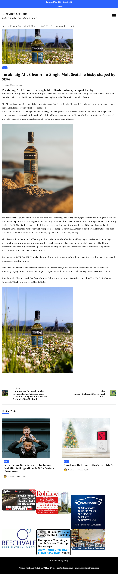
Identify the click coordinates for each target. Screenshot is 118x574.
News (5, 68)
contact (60, 6)
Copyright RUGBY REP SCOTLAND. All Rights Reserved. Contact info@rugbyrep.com (59, 567)
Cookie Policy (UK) (59, 560)
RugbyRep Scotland (15, 14)
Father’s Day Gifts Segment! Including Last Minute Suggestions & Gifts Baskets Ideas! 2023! (29, 468)
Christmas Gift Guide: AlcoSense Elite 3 (88, 465)
